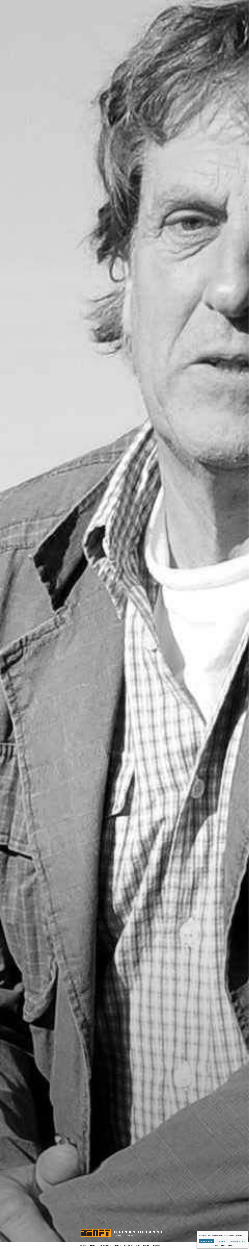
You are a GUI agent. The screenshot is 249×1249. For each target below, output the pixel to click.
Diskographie (128, 1245)
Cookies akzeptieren (206, 1241)
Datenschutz (224, 1245)
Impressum (231, 1245)
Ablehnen (222, 1241)
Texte (138, 1245)
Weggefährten (104, 1245)
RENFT (92, 1245)
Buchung (146, 1245)
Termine (116, 1245)
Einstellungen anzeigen (237, 1241)
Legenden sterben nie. (139, 1231)
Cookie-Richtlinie (215, 1245)
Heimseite (83, 1245)
